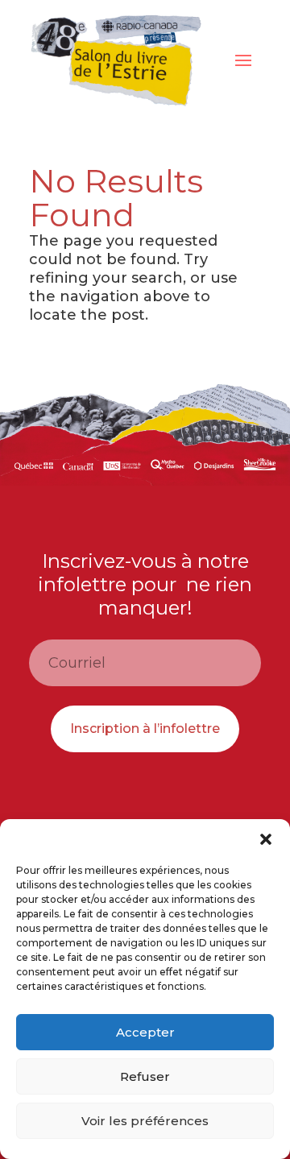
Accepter (145, 1032)
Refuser (145, 1076)
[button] (266, 839)
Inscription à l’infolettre (145, 728)
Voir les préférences (145, 1120)
